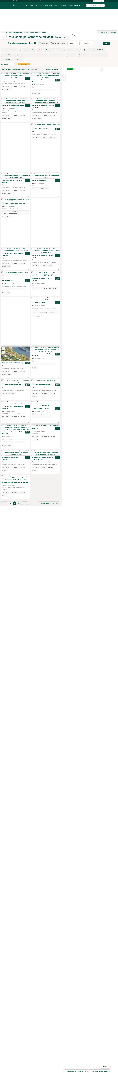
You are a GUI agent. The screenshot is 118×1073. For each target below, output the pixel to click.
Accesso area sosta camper (81, 1)
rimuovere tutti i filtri (24, 64)
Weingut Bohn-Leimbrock (40, 129)
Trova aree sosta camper (33, 5)
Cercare (103, 5)
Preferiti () (77, 1071)
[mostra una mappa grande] (64, 75)
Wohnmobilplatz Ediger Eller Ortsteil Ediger (13, 254)
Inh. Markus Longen (38, 302)
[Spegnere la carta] (101, 69)
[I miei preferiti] (83, 5)
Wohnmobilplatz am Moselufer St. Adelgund (13, 407)
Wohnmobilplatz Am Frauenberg (12, 363)
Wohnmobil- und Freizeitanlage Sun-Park (42, 355)
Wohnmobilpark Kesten (39, 180)
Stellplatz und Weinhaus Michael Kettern (15, 482)
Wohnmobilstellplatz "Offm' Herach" (41, 280)
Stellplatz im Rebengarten (40, 408)
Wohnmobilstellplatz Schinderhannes (38, 81)
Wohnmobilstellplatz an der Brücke (13, 105)
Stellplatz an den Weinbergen (11, 384)
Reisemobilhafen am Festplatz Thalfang (12, 181)
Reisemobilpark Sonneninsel (41, 384)
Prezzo (59, 50)
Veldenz (11, 64)
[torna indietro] (5, 74)
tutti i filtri (20, 59)
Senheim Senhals (7, 280)
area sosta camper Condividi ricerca (49, 503)
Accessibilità (105, 1066)
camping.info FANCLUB (74, 5)
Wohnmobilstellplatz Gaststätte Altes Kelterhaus (12, 433)
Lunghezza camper (72, 50)
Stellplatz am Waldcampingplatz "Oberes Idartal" (42, 458)
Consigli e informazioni (60, 5)
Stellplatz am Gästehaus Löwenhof (10, 458)
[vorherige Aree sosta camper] (4, 503)
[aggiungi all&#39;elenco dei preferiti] (3, 74)
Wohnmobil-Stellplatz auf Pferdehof (13, 203)
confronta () (100, 1071)
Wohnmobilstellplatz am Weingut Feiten (42, 256)
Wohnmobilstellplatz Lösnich (11, 78)
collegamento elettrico (29, 50)
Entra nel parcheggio (47, 5)
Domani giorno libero (58, 43)
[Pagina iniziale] (2, 32)
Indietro (70, 69)
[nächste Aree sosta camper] (24, 503)
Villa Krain (35, 428)
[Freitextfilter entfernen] (100, 5)
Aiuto (90, 1)
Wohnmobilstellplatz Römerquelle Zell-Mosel (43, 106)
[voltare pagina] (26, 74)
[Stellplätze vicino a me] (64, 79)
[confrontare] (3, 78)
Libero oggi (44, 43)
